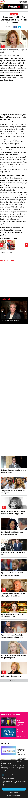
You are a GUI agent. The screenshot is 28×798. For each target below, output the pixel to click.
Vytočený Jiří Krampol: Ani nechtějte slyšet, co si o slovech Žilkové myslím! (12, 636)
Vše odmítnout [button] (14, 792)
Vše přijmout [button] (14, 789)
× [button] (26, 761)
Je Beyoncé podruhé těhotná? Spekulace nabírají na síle (13, 492)
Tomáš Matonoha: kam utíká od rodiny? (10, 320)
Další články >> (14, 680)
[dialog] (14, 779)
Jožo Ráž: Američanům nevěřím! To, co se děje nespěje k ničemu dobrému (13, 595)
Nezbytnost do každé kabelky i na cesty (22, 751)
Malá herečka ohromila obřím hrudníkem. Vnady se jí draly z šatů (13, 657)
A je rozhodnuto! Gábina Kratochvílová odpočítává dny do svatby (12, 616)
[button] (14, 772)
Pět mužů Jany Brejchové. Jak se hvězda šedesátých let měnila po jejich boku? (13, 512)
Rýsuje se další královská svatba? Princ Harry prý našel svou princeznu (12, 574)
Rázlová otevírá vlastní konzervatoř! (11, 676)
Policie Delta (20, 721)
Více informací (19, 770)
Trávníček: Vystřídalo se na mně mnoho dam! (13, 554)
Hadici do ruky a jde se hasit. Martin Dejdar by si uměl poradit (13, 471)
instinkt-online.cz (21, 754)
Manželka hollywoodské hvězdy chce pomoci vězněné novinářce (12, 533)
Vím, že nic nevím (20, 731)
